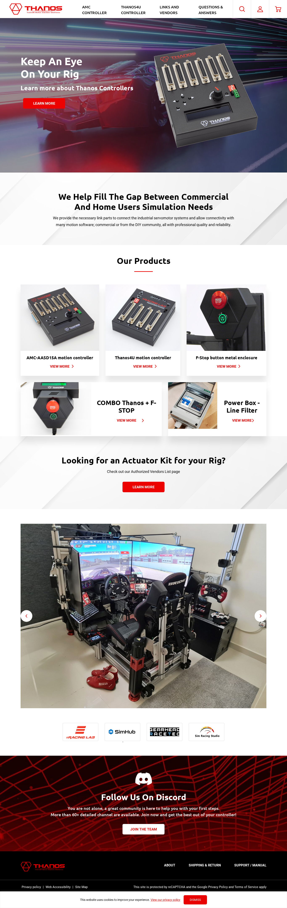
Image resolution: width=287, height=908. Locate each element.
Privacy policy (31, 887)
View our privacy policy (165, 899)
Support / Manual (250, 865)
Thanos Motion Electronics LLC (35, 9)
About (169, 865)
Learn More (44, 103)
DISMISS (195, 899)
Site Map (81, 887)
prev (26, 616)
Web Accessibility (58, 887)
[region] (143, 899)
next (260, 616)
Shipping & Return (205, 865)
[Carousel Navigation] (143, 616)
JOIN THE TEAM (143, 829)
